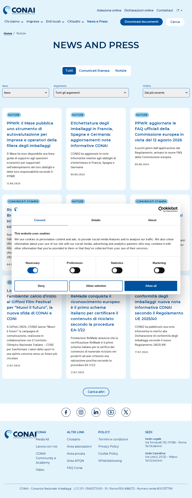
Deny (41, 285)
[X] (126, 412)
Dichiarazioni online (139, 10)
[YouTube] (111, 412)
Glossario (73, 439)
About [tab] (152, 220)
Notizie (121, 70)
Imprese (32, 21)
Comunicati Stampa (94, 70)
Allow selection (96, 285)
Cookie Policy (108, 453)
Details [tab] (96, 220)
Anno (5, 85)
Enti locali (53, 21)
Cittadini (73, 21)
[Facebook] (66, 412)
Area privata (76, 453)
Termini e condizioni (113, 439)
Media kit (42, 439)
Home (8, 33)
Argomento (60, 85)
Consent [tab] (39, 220)
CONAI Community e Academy (46, 458)
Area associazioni (79, 446)
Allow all (151, 285)
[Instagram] (81, 412)
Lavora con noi (46, 446)
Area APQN (75, 461)
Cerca (175, 22)
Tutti (69, 70)
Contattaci (165, 10)
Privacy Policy (108, 446)
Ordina (147, 85)
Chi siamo (12, 21)
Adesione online (109, 10)
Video (40, 470)
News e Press (97, 21)
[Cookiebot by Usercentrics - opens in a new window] (161, 209)
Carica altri (96, 392)
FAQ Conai (74, 468)
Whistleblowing (110, 461)
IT (178, 10)
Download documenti (141, 21)
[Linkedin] (96, 412)
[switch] (75, 270)
